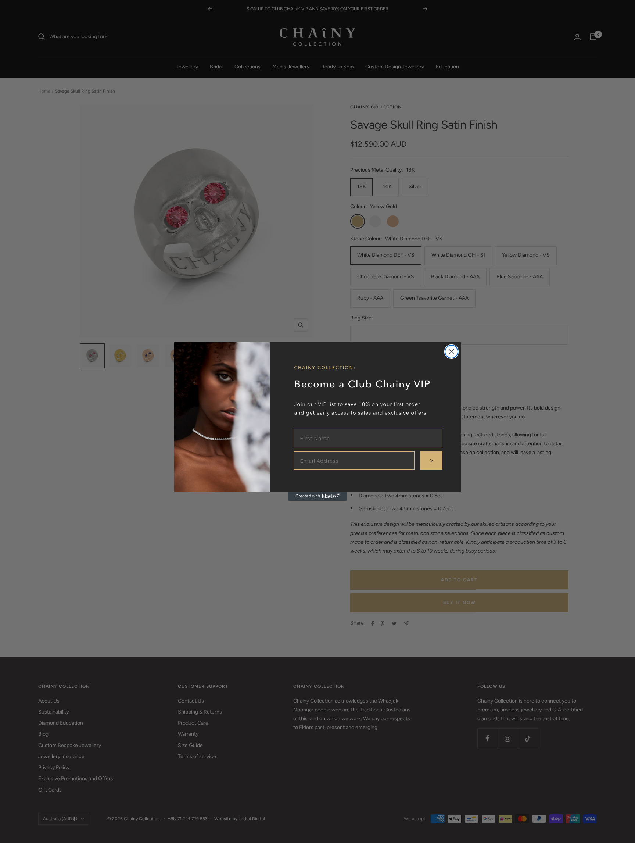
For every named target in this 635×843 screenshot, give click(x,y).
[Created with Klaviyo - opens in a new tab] (317, 496)
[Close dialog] (451, 351)
